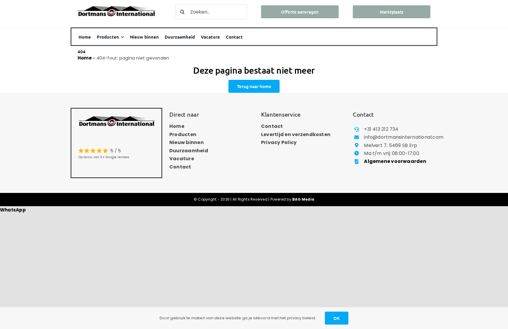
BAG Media (303, 199)
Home (85, 58)
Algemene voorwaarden (395, 161)
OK (336, 318)
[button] (13, 210)
